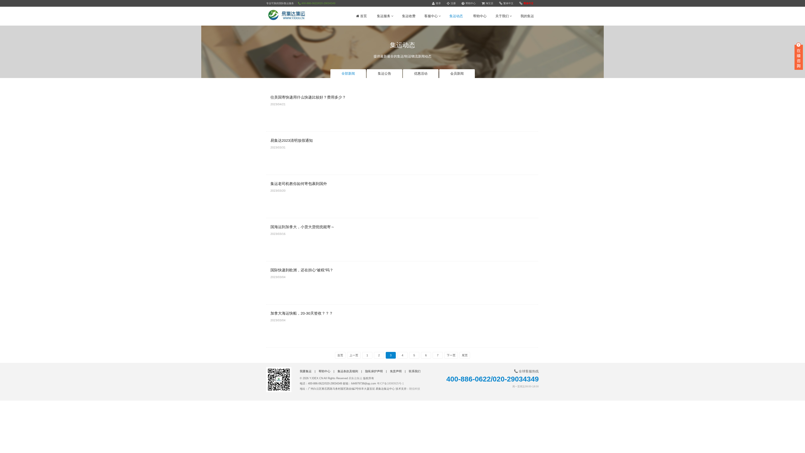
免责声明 (396, 371)
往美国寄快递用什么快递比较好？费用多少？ (308, 97)
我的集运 (527, 16)
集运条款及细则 (348, 371)
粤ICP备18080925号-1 (390, 383)
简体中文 (528, 3)
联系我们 (415, 371)
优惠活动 (420, 73)
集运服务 (384, 16)
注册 (453, 3)
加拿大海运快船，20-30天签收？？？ (301, 313)
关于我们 (502, 16)
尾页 (465, 355)
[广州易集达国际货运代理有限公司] (292, 15)
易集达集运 (355, 378)
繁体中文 (508, 3)
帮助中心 (470, 3)
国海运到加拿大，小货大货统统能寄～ (302, 227)
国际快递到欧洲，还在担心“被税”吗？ (301, 270)
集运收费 (408, 16)
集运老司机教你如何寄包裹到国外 (298, 184)
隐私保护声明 (374, 371)
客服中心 (431, 16)
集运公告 (384, 73)
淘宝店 (489, 3)
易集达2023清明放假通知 (291, 140)
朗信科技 (414, 388)
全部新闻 (348, 73)
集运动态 (456, 16)
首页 (363, 16)
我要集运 (306, 371)
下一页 (451, 355)
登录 (438, 3)
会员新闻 (457, 73)
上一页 (353, 355)
